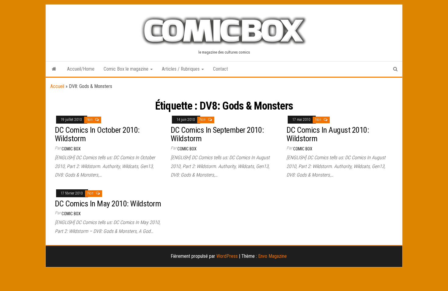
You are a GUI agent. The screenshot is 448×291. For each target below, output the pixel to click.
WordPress (227, 256)
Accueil (57, 86)
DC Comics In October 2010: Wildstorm (97, 134)
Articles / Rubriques (181, 69)
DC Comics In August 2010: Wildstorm (327, 134)
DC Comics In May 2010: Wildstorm (108, 203)
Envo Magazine (272, 256)
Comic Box (71, 148)
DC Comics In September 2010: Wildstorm (217, 134)
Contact (220, 69)
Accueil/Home (80, 69)
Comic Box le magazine (127, 69)
